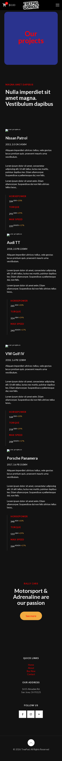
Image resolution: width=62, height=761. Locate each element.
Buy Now (31, 671)
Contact (31, 674)
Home (31, 664)
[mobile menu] (57, 5)
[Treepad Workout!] (31, 5)
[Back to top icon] (31, 742)
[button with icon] (22, 714)
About (31, 668)
